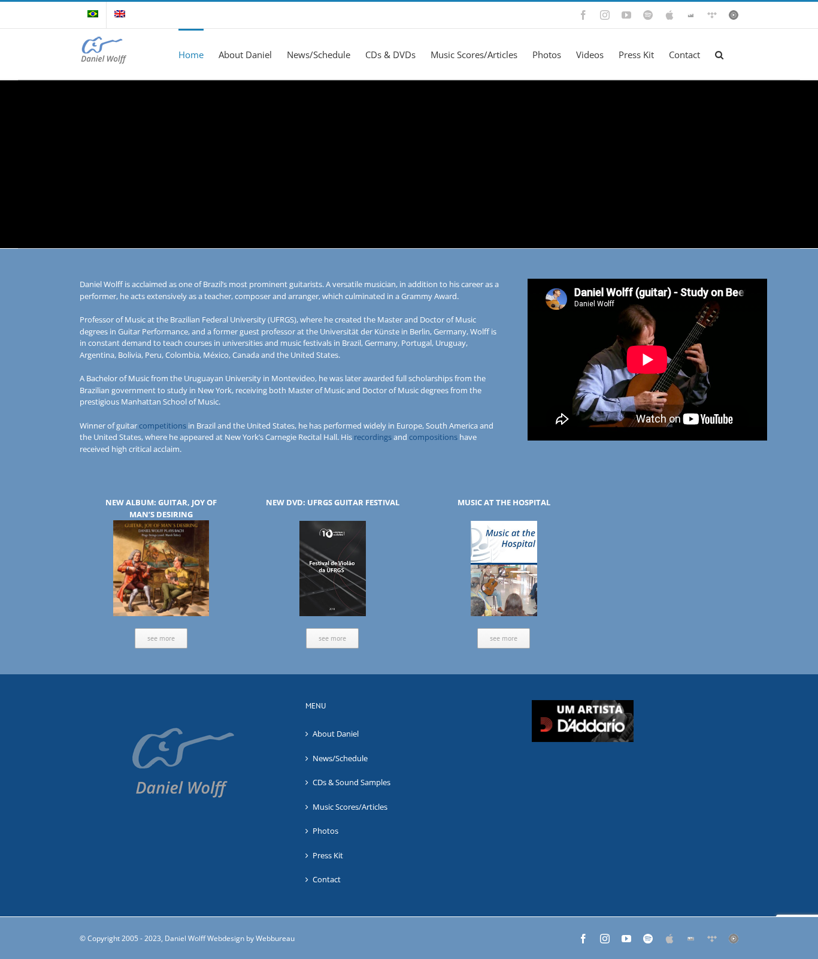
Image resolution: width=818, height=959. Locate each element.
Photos (325, 830)
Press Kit (328, 855)
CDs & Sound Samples (351, 782)
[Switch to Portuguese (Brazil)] (93, 15)
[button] (719, 54)
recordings (373, 437)
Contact (327, 879)
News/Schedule (340, 758)
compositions (433, 437)
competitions (162, 425)
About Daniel (336, 733)
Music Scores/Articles (350, 806)
